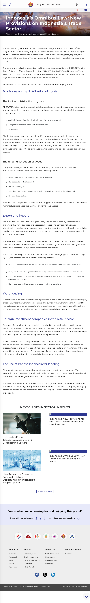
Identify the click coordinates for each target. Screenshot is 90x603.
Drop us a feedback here (65, 518)
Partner (68, 554)
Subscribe (86, 5)
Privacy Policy (81, 586)
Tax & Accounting (31, 557)
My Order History (52, 560)
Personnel (13, 557)
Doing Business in (49, 4)
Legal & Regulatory (32, 560)
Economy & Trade (31, 554)
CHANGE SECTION (45, 491)
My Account (50, 557)
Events (11, 564)
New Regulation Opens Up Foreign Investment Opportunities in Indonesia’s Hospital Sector (19, 478)
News (11, 560)
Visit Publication (52, 554)
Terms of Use (68, 586)
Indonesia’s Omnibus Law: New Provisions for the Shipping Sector (67, 459)
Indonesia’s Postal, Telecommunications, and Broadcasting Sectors (17, 440)
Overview (12, 554)
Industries (28, 564)
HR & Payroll (29, 567)
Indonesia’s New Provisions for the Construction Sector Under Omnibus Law (66, 421)
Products (49, 564)
